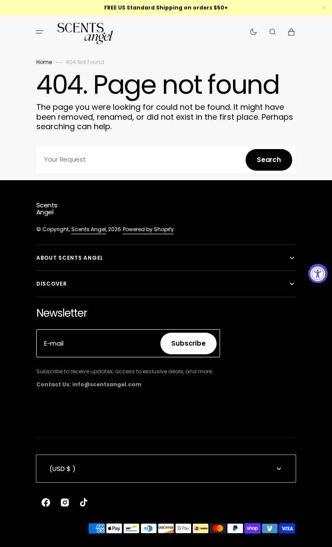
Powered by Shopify (148, 229)
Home (44, 62)
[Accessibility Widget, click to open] (318, 273)
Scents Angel (88, 229)
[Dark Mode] (253, 31)
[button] (39, 31)
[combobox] (166, 160)
